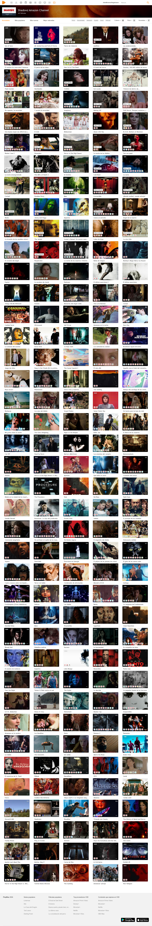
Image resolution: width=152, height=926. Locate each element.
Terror (73, 20)
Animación (89, 20)
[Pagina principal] (4, 4)
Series (102, 20)
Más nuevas (34, 20)
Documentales (80, 20)
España (96, 20)
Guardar (65, 20)
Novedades (6, 20)
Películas (108, 20)
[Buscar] (148, 2)
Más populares (20, 20)
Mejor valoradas (48, 20)
